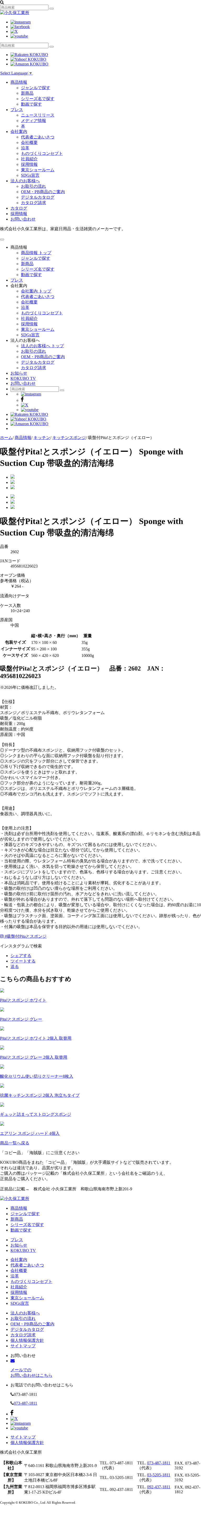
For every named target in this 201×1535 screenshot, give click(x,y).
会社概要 (29, 142)
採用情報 (29, 164)
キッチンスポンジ (69, 437)
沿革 (25, 148)
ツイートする (23, 961)
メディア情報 (33, 120)
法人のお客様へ (25, 181)
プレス (16, 109)
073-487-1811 (25, 1403)
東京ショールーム (37, 170)
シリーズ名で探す (37, 98)
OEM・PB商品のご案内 (43, 192)
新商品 (27, 93)
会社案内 (18, 131)
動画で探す (31, 104)
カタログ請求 (33, 202)
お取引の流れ (33, 186)
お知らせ (18, 373)
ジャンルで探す (35, 88)
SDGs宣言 (30, 175)
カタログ (18, 208)
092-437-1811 (158, 1487)
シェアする (20, 955)
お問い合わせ (23, 219)
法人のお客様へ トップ (42, 346)
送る (14, 966)
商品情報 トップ (36, 253)
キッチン (42, 437)
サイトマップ (23, 1346)
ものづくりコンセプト (42, 153)
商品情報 (18, 82)
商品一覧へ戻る (14, 1143)
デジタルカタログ (37, 197)
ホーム (6, 437)
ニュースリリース (37, 115)
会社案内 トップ (36, 291)
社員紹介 (29, 159)
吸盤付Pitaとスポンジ (26, 936)
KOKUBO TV (23, 378)
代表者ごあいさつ (37, 137)
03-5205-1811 (158, 1475)
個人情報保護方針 (27, 1340)
